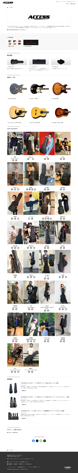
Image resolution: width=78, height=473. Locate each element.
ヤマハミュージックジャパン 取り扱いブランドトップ (67, 1)
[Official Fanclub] (12, 219)
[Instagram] (15, 189)
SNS (17, 464)
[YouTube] (33, 159)
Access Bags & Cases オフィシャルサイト (16, 29)
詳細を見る (24, 390)
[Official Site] (13, 160)
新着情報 (10, 464)
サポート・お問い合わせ (70, 3)
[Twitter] (64, 189)
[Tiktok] (18, 189)
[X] (16, 160)
